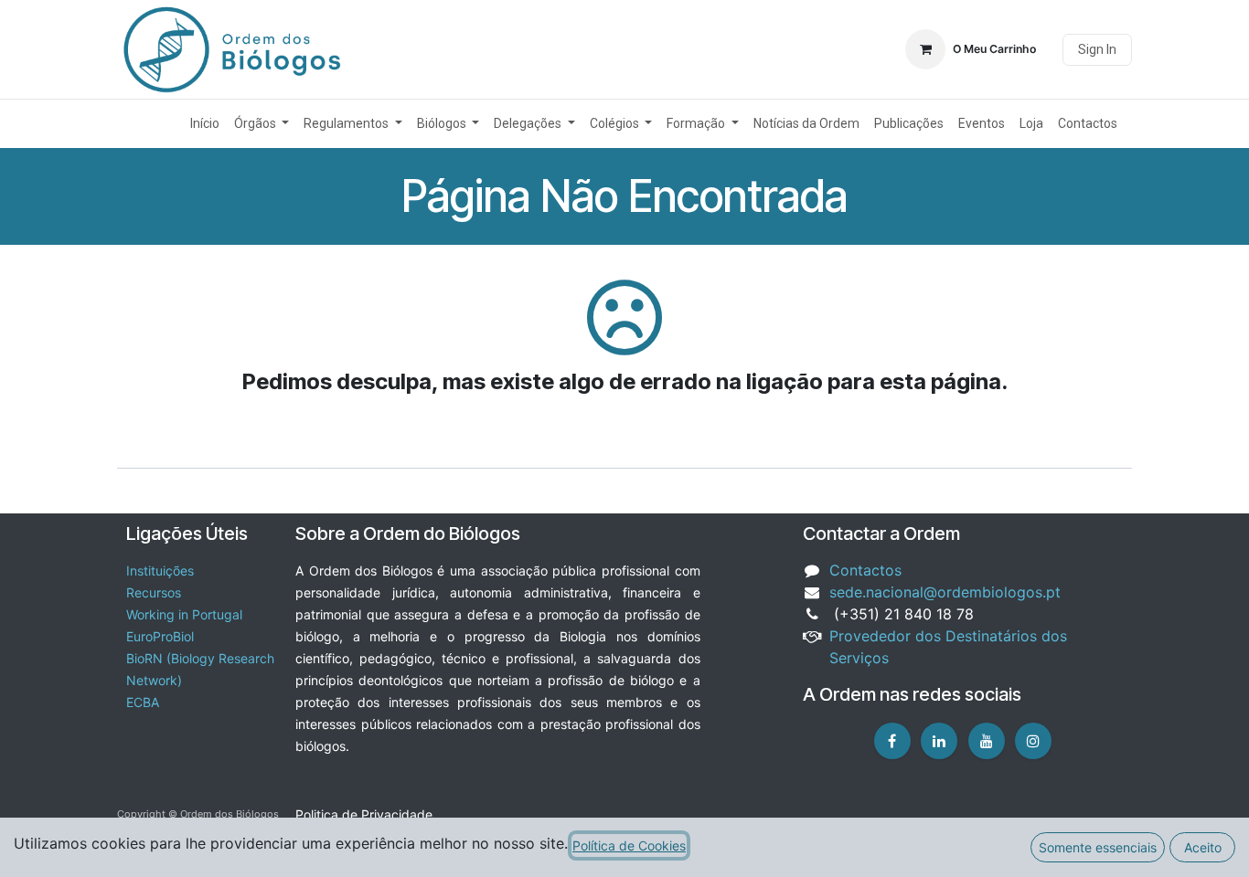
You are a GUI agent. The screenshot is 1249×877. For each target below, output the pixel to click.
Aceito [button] (1203, 847)
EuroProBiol (160, 636)
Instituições (160, 570)
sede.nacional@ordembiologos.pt (945, 592)
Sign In (1097, 49)
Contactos (865, 570)
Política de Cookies (629, 845)
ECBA (142, 702)
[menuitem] (205, 124)
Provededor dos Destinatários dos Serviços (948, 647)
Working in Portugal (184, 614)
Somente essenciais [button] (1098, 847)
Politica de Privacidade (363, 814)
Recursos (153, 592)
